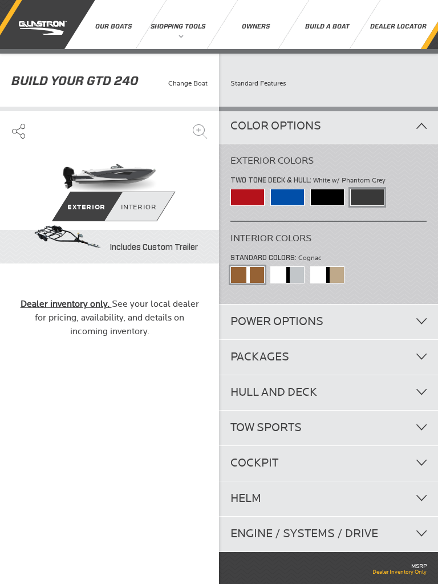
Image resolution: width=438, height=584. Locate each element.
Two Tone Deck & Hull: (271, 180)
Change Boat (188, 83)
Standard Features (258, 83)
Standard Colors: (264, 257)
